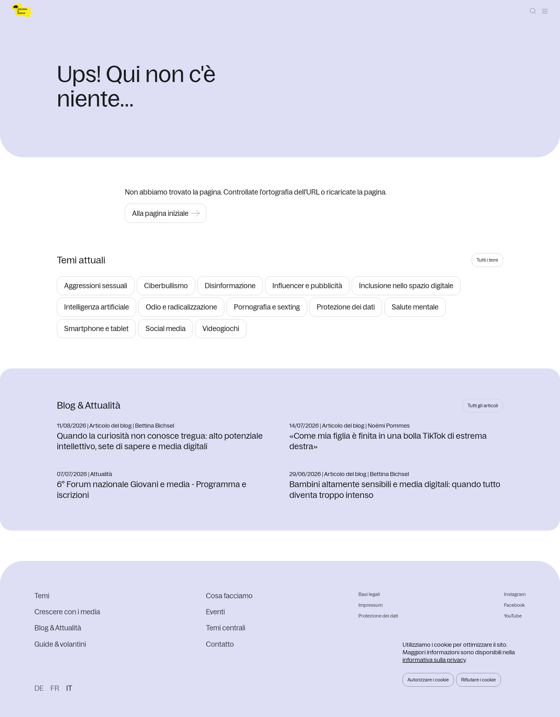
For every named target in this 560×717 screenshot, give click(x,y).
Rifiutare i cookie (478, 680)
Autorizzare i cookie (428, 680)
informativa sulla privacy (434, 659)
